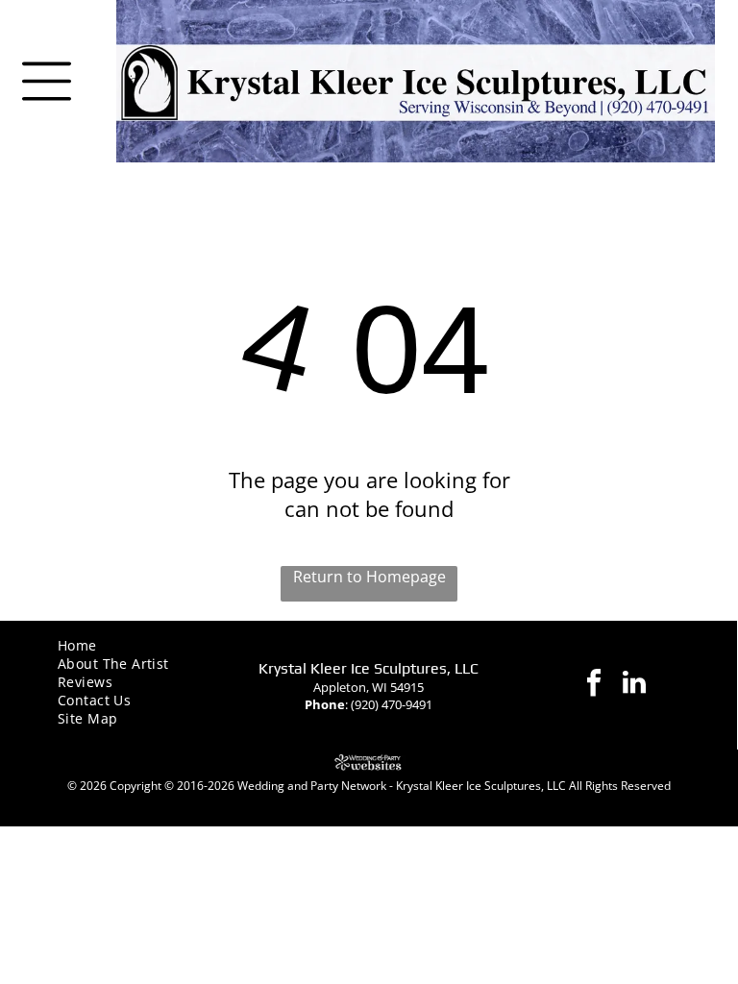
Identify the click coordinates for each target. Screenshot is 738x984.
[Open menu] (46, 81)
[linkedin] (634, 684)
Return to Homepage (369, 576)
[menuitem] (123, 645)
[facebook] (594, 684)
